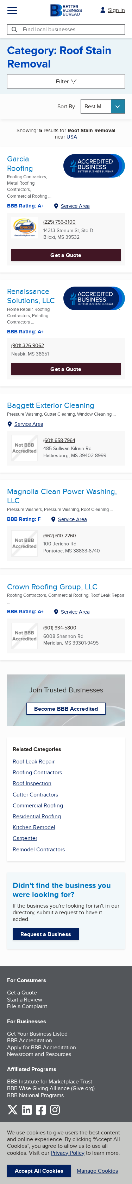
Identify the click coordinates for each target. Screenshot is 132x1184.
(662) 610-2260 (59, 536)
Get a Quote (65, 255)
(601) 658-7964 (59, 440)
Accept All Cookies (39, 1171)
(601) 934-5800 (59, 628)
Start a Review (24, 1000)
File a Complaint (27, 1006)
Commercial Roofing (38, 805)
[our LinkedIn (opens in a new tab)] (26, 1113)
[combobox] (103, 106)
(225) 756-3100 (59, 222)
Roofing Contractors (37, 772)
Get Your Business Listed (37, 1034)
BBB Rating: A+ (25, 206)
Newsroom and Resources (39, 1054)
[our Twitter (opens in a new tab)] (12, 1113)
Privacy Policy (67, 1153)
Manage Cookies (97, 1170)
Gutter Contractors (35, 795)
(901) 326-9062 (27, 345)
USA (72, 136)
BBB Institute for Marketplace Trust (49, 1081)
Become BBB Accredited (66, 709)
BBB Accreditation (29, 1040)
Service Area (75, 206)
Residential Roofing (37, 816)
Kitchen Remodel (34, 827)
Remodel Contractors (39, 849)
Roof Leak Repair (34, 761)
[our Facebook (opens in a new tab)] (40, 1113)
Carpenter (25, 838)
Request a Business (45, 934)
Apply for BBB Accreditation (41, 1047)
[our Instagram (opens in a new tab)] (55, 1113)
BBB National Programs (35, 1095)
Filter (62, 81)
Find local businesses (49, 29)
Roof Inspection (32, 783)
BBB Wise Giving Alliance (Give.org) (51, 1088)
